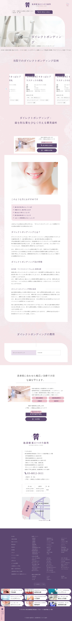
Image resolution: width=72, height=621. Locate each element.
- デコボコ (48, 576)
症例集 (50, 50)
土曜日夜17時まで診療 (16, 571)
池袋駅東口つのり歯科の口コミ (19, 574)
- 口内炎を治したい (35, 565)
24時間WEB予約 (48, 150)
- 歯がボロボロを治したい (36, 567)
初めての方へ (15, 50)
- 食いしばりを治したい (65, 567)
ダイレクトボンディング (48, 46)
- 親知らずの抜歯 (49, 552)
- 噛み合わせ (48, 547)
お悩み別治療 (35, 556)
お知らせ (13, 560)
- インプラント (48, 541)
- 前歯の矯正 (34, 576)
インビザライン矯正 (30, 75)
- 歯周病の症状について (36, 552)
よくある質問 (14, 563)
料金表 (46, 50)
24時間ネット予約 (15, 566)
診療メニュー (40, 50)
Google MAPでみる (44, 520)
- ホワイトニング (64, 538)
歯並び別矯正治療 (36, 574)
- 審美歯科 (62, 539)
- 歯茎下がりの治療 (49, 539)
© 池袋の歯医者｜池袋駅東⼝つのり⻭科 (36, 617)
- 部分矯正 (62, 552)
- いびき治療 (48, 549)
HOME (33, 46)
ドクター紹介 (23, 50)
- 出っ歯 (33, 579)
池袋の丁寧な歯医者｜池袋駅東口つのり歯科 (37, 469)
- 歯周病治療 (34, 544)
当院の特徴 (8, 50)
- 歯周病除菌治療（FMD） (36, 547)
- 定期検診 (33, 541)
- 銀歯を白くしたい (64, 565)
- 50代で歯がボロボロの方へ (51, 567)
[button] (6, 89)
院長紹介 (13, 544)
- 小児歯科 (48, 550)
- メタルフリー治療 (64, 541)
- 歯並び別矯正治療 (64, 550)
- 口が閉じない (48, 579)
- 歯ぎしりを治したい (64, 564)
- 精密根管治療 (63, 547)
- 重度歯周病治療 (35, 553)
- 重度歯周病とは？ (49, 538)
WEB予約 (37, 419)
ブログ (55, 50)
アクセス (68, 50)
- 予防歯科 (33, 539)
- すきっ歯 (33, 577)
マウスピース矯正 (14, 100)
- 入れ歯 (47, 553)
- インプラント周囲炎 (50, 542)
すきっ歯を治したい (35, 97)
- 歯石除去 (33, 542)
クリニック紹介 (61, 50)
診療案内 (39, 46)
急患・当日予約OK (16, 568)
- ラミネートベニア (64, 542)
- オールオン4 (48, 544)
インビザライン (32, 50)
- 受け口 (47, 577)
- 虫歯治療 (33, 538)
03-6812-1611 (44, 12)
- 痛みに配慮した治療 (64, 549)
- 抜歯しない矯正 (64, 577)
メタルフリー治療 (31, 102)
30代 (28, 97)
